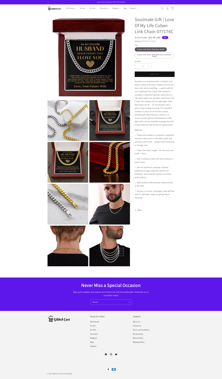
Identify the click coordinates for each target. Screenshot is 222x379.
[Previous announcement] (48, 2)
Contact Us (137, 326)
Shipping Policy (138, 342)
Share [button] (139, 210)
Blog (91, 342)
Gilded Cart (56, 373)
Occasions (94, 334)
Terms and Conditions (141, 330)
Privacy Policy (138, 334)
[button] (71, 8)
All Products (94, 322)
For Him (93, 330)
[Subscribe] (129, 302)
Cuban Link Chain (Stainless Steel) (150, 49)
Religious (93, 338)
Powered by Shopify (66, 373)
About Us (136, 322)
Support (93, 346)
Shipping (138, 41)
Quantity (138, 61)
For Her (93, 326)
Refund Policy (138, 338)
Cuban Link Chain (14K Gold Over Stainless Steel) (154, 55)
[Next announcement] (173, 2)
